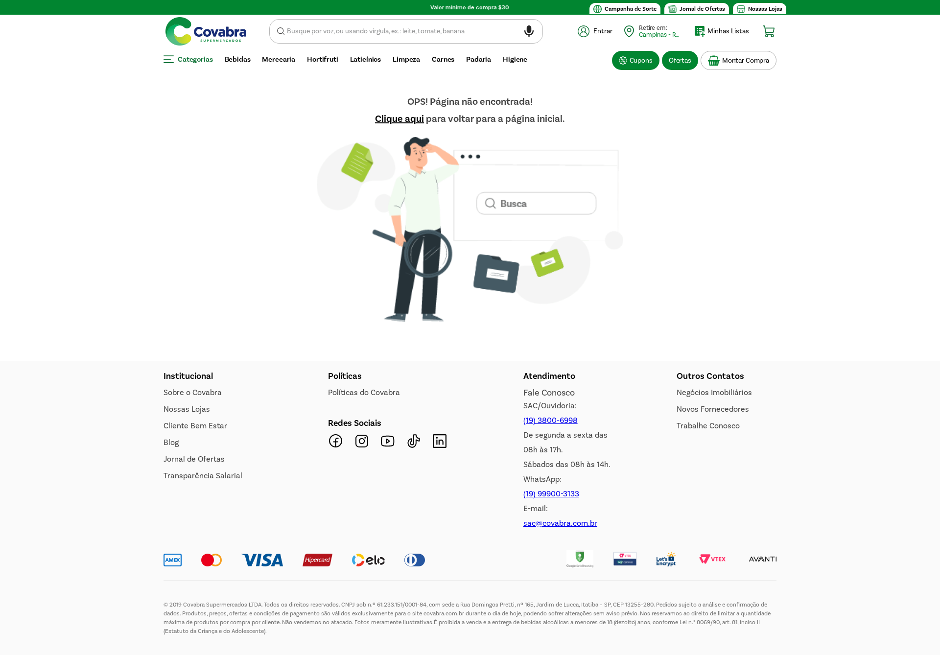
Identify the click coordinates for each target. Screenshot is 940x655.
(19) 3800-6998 (550, 420)
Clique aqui (399, 119)
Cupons (641, 60)
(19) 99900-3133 (551, 493)
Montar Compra (745, 60)
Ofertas (680, 60)
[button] (529, 33)
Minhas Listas (728, 31)
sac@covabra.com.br (560, 523)
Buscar (280, 31)
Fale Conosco (549, 392)
